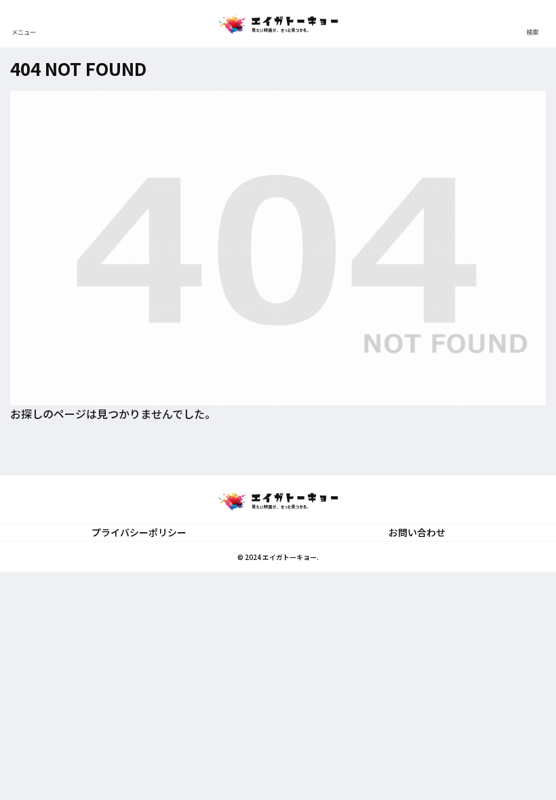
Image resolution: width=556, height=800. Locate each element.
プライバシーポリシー (139, 532)
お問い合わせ (417, 532)
